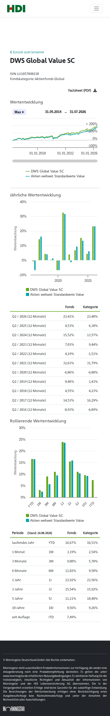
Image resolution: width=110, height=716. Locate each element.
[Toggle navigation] (96, 8)
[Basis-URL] (16, 8)
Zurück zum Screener (28, 52)
